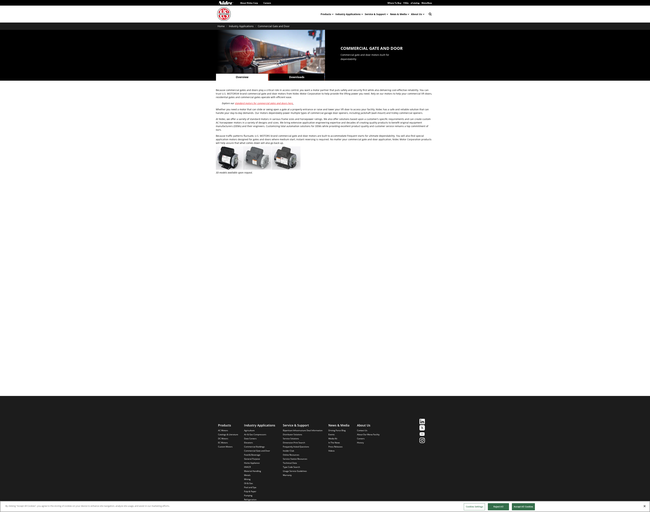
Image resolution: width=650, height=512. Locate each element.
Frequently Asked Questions (296, 446)
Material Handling (252, 471)
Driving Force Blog (337, 430)
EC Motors (223, 442)
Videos (331, 450)
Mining (247, 479)
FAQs (406, 3)
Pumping (248, 495)
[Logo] (226, 3)
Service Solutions (291, 438)
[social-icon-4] (422, 441)
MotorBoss (426, 3)
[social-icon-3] (422, 434)
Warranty (287, 475)
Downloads (296, 77)
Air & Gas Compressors (255, 434)
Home (221, 26)
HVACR (247, 467)
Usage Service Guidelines (295, 471)
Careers (267, 3)
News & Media (398, 14)
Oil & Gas (248, 483)
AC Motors (223, 430)
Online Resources (291, 454)
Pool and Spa (250, 487)
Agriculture (249, 430)
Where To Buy (394, 3)
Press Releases (335, 446)
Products (326, 14)
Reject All (498, 506)
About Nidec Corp (249, 3)
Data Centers (250, 438)
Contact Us (362, 430)
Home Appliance (252, 463)
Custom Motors (225, 446)
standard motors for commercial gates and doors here (264, 103)
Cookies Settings (474, 506)
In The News (334, 442)
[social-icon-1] (422, 422)
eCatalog (415, 3)
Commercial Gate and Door (274, 26)
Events (331, 434)
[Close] (644, 506)
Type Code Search (291, 467)
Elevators (248, 442)
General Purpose (252, 458)
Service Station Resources (295, 458)
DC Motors (223, 438)
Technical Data (290, 463)
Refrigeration (250, 499)
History (360, 442)
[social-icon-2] (422, 428)
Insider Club (288, 450)
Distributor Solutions (292, 434)
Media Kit (332, 438)
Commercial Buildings (254, 446)
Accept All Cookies (523, 506)
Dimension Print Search (294, 442)
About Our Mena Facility (368, 434)
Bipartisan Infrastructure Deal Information (302, 430)
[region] (325, 506)
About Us (416, 14)
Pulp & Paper (250, 491)
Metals (247, 475)
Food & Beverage (252, 454)
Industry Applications (348, 14)
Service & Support (375, 14)
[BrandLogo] (224, 14)
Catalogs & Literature (228, 434)
